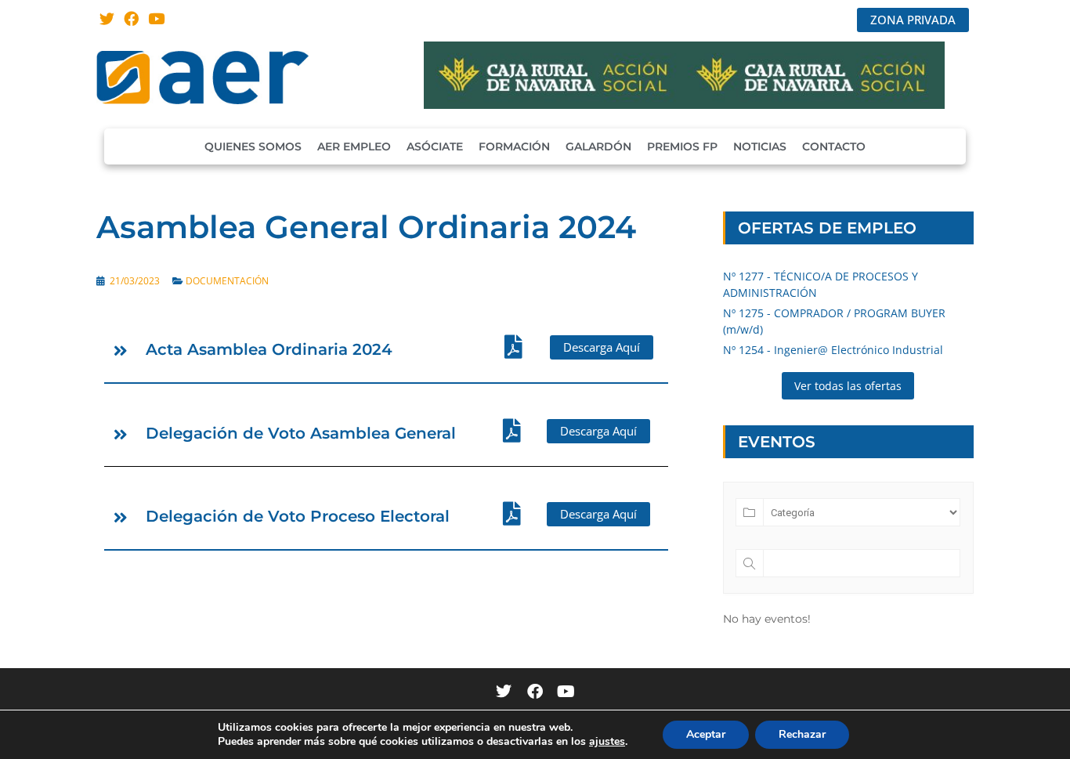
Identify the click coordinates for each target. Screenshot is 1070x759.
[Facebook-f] (535, 691)
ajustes (607, 742)
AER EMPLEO (354, 146)
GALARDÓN (598, 146)
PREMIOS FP (682, 146)
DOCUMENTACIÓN (227, 280)
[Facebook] (132, 18)
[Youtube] (156, 18)
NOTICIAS (759, 146)
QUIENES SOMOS (253, 146)
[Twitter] (106, 18)
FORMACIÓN (514, 146)
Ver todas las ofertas (848, 385)
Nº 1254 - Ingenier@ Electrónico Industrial (833, 349)
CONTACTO (834, 146)
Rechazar (802, 734)
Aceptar (705, 734)
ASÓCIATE (435, 146)
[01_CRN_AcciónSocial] (684, 104)
